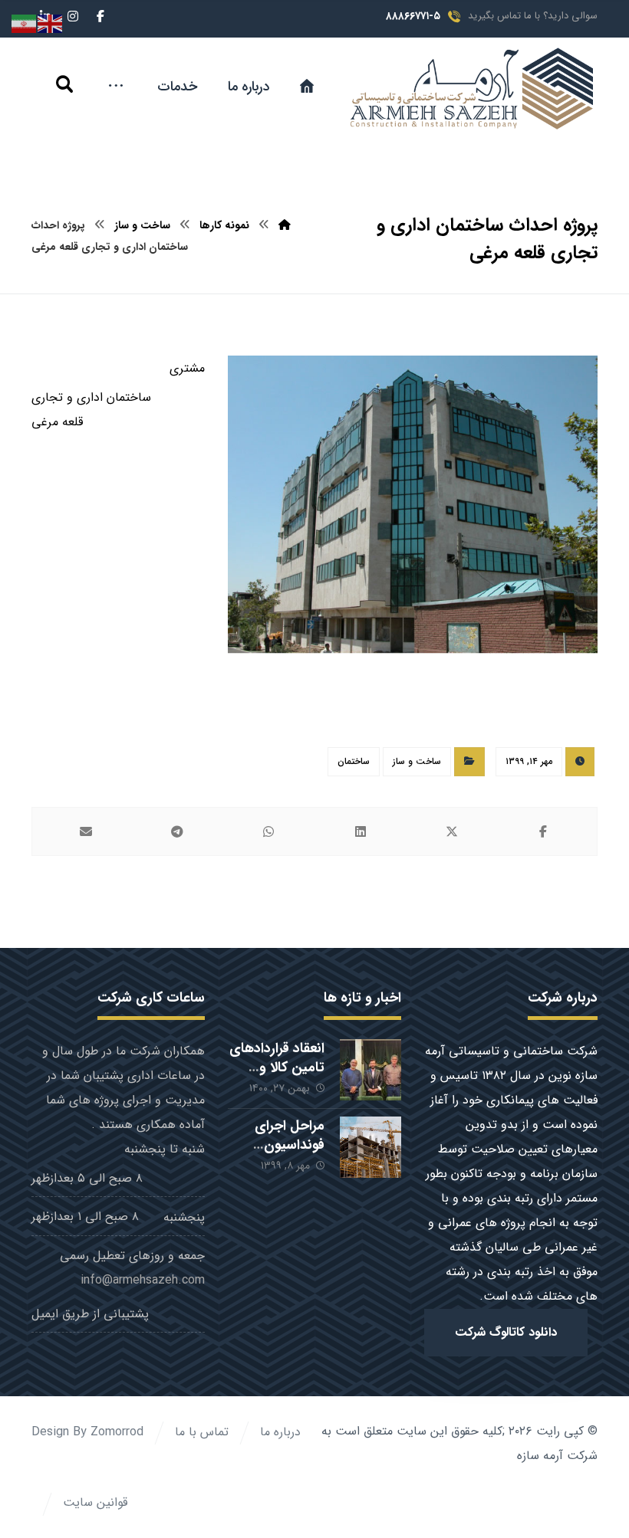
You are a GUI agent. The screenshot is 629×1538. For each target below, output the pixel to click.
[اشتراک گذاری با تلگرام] (177, 831)
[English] (51, 23)
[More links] (116, 86)
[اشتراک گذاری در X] (451, 831)
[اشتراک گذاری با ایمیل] (85, 831)
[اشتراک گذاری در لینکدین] (360, 831)
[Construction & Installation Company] (468, 88)
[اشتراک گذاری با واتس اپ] (269, 831)
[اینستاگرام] (73, 16)
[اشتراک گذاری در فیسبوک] (543, 831)
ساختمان (354, 761)
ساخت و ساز (417, 761)
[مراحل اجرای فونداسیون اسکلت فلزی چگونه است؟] (370, 1147)
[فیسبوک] (100, 16)
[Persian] (25, 23)
